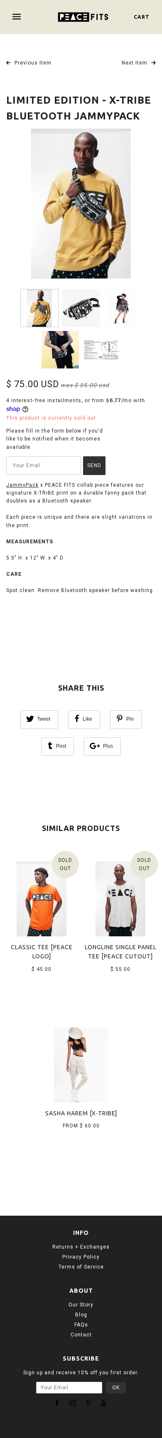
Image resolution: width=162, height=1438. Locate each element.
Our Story (81, 1305)
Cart (142, 17)
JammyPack (22, 485)
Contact (81, 1335)
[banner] (83, 17)
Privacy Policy (81, 1257)
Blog (81, 1315)
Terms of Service (81, 1267)
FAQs (81, 1325)
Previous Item (32, 63)
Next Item (135, 63)
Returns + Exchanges (81, 1247)
